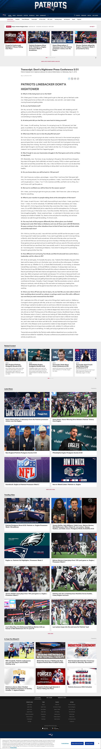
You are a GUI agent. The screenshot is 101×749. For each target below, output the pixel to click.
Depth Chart (43, 706)
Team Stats (43, 711)
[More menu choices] (48, 15)
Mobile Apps (71, 714)
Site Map (29, 721)
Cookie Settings (65, 743)
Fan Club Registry (71, 706)
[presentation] (96, 58)
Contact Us (72, 721)
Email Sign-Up (72, 709)
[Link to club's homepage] (4, 15)
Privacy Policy (13, 747)
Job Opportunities (71, 719)
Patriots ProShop (71, 704)
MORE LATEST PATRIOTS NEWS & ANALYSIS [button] (50, 61)
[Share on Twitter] (72, 79)
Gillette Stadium (57, 716)
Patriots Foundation (29, 714)
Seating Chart (57, 714)
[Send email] (75, 79)
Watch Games (57, 719)
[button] (47, 57)
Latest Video (29, 706)
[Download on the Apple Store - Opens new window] (45, 728)
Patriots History (29, 716)
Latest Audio (29, 709)
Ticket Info (57, 704)
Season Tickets (57, 709)
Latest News (29, 704)
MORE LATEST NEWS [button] (50, 489)
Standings (43, 719)
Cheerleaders (29, 719)
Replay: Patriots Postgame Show (20, 26)
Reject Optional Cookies (77, 743)
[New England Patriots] (50, 735)
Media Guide (71, 716)
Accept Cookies (89, 743)
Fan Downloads (72, 711)
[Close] (98, 743)
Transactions (43, 714)
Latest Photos (29, 711)
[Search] (74, 15)
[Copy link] (78, 79)
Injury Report (43, 709)
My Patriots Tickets (57, 706)
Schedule (43, 716)
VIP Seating (57, 711)
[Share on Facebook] (69, 79)
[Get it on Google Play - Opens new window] (55, 729)
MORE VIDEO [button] (50, 633)
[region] (50, 743)
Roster (43, 704)
